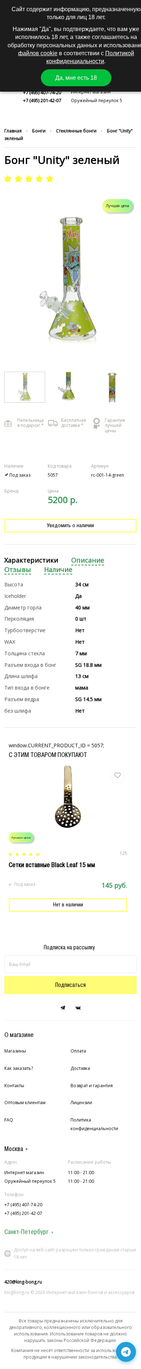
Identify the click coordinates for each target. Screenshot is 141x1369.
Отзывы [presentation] (17, 569)
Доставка (80, 1068)
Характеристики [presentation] (31, 560)
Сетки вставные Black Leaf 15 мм (52, 865)
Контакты (14, 1085)
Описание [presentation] (87, 560)
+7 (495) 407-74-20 (42, 92)
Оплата (78, 1051)
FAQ (8, 1120)
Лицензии (81, 1102)
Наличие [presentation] (58, 569)
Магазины (15, 1051)
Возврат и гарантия (91, 1085)
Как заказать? (18, 1068)
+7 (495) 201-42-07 (42, 100)
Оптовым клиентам (25, 1102)
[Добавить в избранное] (117, 775)
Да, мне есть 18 (76, 78)
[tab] (31, 560)
